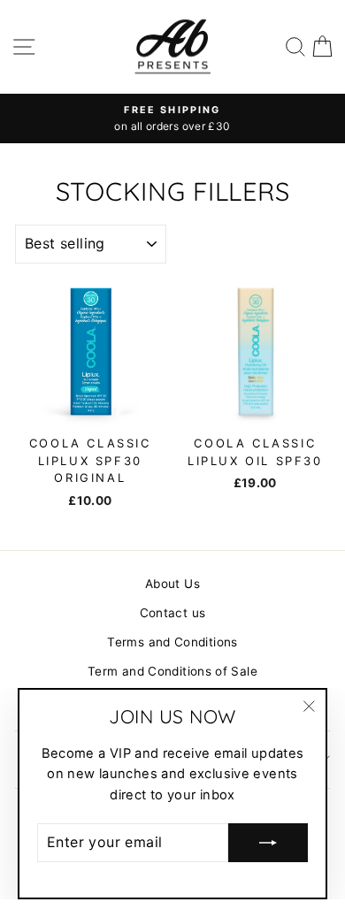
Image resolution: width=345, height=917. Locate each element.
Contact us (173, 613)
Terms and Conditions (172, 642)
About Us (172, 584)
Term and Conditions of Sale (172, 671)
